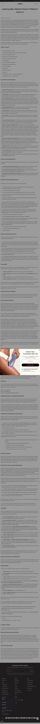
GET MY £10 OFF (30, 365)
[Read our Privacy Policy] (38, 371)
